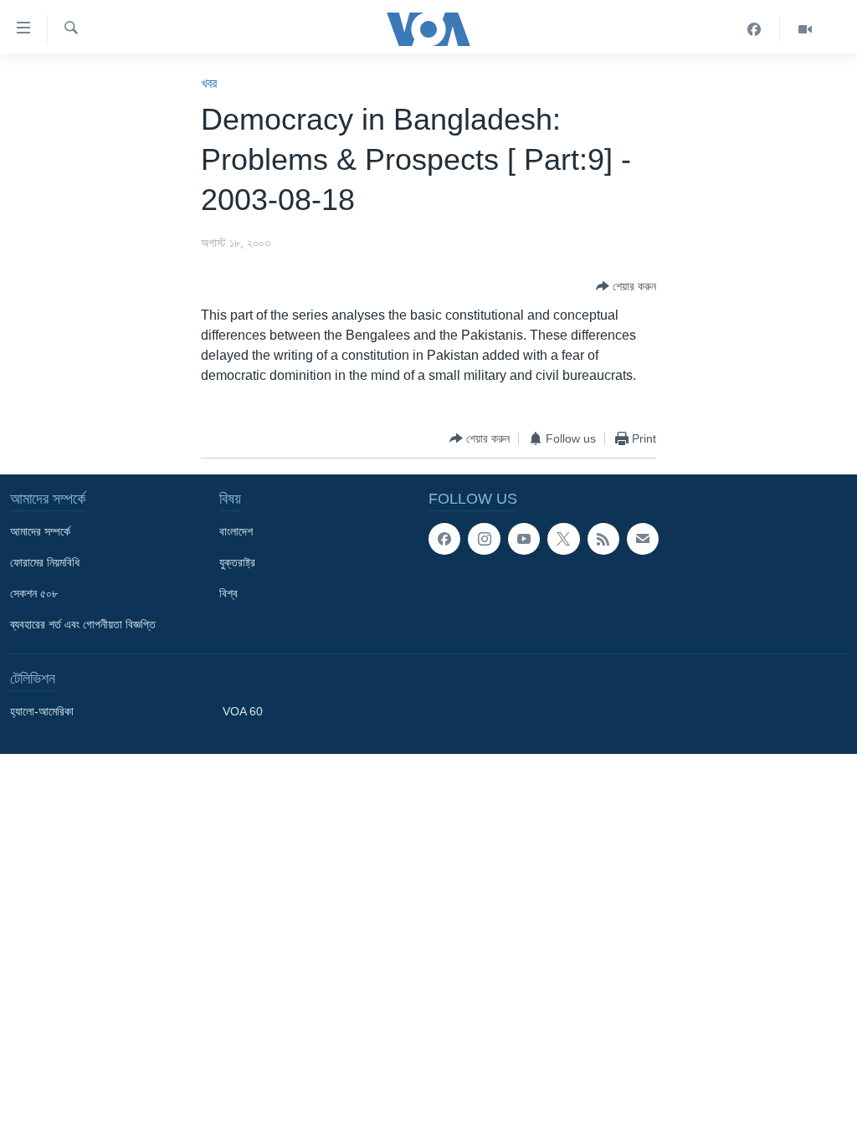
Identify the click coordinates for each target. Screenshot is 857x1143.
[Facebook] (754, 29)
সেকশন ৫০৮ (34, 593)
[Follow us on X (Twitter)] (563, 539)
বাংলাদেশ (236, 531)
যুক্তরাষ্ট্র (237, 562)
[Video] (805, 29)
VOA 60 (243, 711)
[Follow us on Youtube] (524, 539)
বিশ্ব (228, 593)
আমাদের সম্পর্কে (40, 531)
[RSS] (603, 539)
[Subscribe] (643, 539)
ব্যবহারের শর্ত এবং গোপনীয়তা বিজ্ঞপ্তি (83, 624)
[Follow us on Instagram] (484, 539)
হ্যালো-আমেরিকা (42, 711)
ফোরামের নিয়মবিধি (45, 562)
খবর (209, 83)
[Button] (626, 286)
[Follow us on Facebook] (444, 539)
